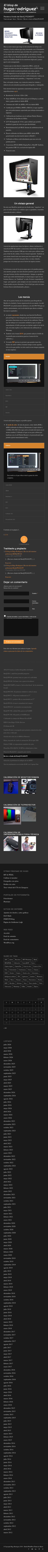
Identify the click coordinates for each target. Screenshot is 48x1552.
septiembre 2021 (10, 1204)
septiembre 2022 (10, 1165)
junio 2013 (8, 1500)
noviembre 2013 (9, 1484)
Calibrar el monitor (10, 878)
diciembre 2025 (9, 1063)
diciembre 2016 (9, 1370)
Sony (25, 983)
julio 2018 (7, 1309)
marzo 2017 (8, 1360)
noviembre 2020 (9, 1226)
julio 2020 (7, 1236)
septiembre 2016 (10, 1379)
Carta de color (27, 966)
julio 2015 (7, 1421)
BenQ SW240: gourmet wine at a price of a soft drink (20, 677)
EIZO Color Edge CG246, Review (14, 722)
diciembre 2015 (9, 1408)
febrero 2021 (8, 1216)
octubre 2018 (8, 1299)
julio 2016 (7, 1386)
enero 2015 (8, 1440)
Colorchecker (13, 970)
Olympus (18, 980)
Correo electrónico (35, 603)
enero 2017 (8, 1366)
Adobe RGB (9, 485)
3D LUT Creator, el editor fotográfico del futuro (18, 670)
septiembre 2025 (10, 1073)
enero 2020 (8, 1255)
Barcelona (18, 959)
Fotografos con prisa (11, 881)
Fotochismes (8, 898)
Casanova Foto (37, 966)
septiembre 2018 (10, 1303)
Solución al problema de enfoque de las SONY (18, 760)
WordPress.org (9, 942)
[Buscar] (35, 8)
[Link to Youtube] (32, 1549)
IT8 (19, 976)
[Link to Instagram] (42, 1549)
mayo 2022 (8, 1178)
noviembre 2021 (9, 1197)
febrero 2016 (8, 1401)
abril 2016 (7, 1395)
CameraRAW (25, 963)
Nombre (35, 593)
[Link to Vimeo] (39, 1549)
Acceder (7, 933)
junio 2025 (8, 1076)
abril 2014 (7, 1468)
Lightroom (25, 976)
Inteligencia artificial (10, 976)
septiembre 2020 (10, 1232)
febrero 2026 (8, 1057)
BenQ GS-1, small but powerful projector (16, 673)
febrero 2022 (8, 1188)
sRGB (7, 490)
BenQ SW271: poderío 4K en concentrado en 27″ (19, 699)
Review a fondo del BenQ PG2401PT (19, 16)
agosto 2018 (8, 1306)
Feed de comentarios (11, 939)
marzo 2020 (8, 1248)
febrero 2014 (8, 1475)
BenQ (35, 959)
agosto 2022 (8, 1169)
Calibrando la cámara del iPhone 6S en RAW (18, 718)
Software (19, 983)
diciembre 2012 (9, 1516)
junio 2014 (8, 1462)
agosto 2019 (8, 1268)
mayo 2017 (8, 1354)
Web (33, 609)
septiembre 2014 (10, 1452)
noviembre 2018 (9, 1296)
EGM (6, 973)
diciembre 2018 (9, 1293)
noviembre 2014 (9, 1446)
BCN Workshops (27, 959)
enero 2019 (8, 1290)
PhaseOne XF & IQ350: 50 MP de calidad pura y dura (20, 748)
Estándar (8, 445)
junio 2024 (8, 1105)
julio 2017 (7, 1347)
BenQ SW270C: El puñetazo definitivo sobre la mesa (20, 692)
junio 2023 (8, 1137)
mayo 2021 (8, 1210)
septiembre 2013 (10, 1491)
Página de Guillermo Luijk (13, 922)
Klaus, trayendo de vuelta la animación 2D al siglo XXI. (21, 740)
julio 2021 (7, 1207)
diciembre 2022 (9, 1156)
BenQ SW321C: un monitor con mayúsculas (17, 707)
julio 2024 (7, 1102)
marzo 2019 (8, 1283)
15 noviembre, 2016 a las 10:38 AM (15, 570)
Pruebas (40, 980)
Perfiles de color (9, 884)
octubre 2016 (8, 1376)
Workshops (16, 986)
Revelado (12, 983)
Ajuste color (9, 389)
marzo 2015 (8, 1433)
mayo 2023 (8, 1140)
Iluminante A (9, 496)
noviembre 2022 (9, 1159)
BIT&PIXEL (8, 963)
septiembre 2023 (10, 1130)
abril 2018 (7, 1319)
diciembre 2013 (9, 1481)
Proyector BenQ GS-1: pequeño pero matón (17, 752)
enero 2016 (8, 1405)
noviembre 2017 (9, 1334)
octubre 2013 (8, 1488)
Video (40, 983)
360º (6, 959)
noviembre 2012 (9, 1519)
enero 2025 (8, 1089)
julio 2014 (7, 1459)
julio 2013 (7, 1497)
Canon (33, 963)
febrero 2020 (8, 1252)
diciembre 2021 (9, 1194)
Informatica (35, 973)
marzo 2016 (8, 1398)
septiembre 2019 (10, 1264)
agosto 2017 (8, 1344)
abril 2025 (7, 1083)
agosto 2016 (8, 1382)
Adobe (11, 959)
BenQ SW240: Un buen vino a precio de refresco (19, 681)
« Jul (5, 1028)
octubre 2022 (8, 1162)
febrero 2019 (8, 1287)
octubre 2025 (8, 1070)
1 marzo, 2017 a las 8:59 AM (13, 556)
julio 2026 (7, 1044)
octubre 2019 (8, 1261)
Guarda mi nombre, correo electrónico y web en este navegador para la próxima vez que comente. (21, 618)
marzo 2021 (8, 1213)
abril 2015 (7, 1430)
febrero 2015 (8, 1437)
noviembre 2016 (9, 1373)
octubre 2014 (8, 1449)
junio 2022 (8, 1175)
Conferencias (22, 970)
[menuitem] (35, 8)
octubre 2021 (8, 1201)
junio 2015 (8, 1424)
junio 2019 (8, 1274)
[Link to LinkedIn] (35, 1549)
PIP (6, 407)
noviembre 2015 (9, 1411)
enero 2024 (8, 1118)
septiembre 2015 (10, 1417)
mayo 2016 (8, 1392)
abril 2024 (7, 1111)
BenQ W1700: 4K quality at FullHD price (17, 715)
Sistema (8, 412)
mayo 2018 (8, 1315)
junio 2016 (8, 1389)
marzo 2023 (8, 1146)
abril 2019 (7, 1280)
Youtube (29, 986)
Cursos (30, 970)
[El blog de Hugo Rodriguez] (20, 8)
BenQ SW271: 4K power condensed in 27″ (17, 695)
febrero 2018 (8, 1325)
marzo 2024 (8, 1114)
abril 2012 (7, 1529)
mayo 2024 (8, 1108)
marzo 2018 (8, 1322)
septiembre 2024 (10, 1095)
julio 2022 (7, 1172)
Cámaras (36, 970)
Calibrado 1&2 (9, 513)
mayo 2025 (8, 1079)
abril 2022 (7, 1181)
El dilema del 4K (9, 726)
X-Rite (23, 986)
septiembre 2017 (10, 1341)
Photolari (7, 901)
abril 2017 (7, 1357)
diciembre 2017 (9, 1331)
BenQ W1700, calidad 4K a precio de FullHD (18, 711)
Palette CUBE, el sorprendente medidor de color (19, 744)
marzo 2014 (8, 1472)
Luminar (32, 976)
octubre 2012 (8, 1523)
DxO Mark (7, 916)
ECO (7, 401)
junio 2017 (8, 1350)
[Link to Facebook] (28, 1549)
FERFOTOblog (9, 919)
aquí (15, 91)
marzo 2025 (8, 1086)
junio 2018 (8, 1312)
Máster (6, 980)
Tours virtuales (33, 983)
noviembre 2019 (9, 1258)
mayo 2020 (8, 1242)
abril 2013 (7, 1507)
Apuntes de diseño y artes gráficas (16, 912)
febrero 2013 (8, 1513)
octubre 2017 (8, 1338)
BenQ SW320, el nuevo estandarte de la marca (18, 703)
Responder (8, 563)
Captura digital (9, 966)
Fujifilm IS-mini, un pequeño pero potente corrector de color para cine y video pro (22, 731)
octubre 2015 (8, 1414)
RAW (6, 983)
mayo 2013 (8, 1504)
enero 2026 (8, 1060)
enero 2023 (8, 1153)
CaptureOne (18, 966)
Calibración (17, 963)
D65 (7, 502)
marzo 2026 (8, 1054)
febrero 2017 (8, 1363)
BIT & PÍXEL (9, 874)
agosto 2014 (8, 1456)
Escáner (12, 973)
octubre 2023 (8, 1127)
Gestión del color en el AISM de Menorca (17, 736)
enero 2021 (8, 1220)
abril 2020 (7, 1245)
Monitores (39, 976)
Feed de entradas (10, 936)
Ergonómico (8, 395)
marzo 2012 (8, 1532)
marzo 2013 (8, 1510)
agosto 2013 (8, 1494)
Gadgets (18, 973)
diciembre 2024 (9, 1092)
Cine (6, 970)
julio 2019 (7, 1271)
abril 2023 (7, 1143)
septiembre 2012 (10, 1526)
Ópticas (36, 986)
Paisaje (25, 980)
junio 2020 (8, 1239)
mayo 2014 (8, 1465)
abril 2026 (7, 1051)
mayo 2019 (8, 1277)
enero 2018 (8, 1328)
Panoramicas (32, 980)
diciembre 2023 (9, 1121)
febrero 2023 (8, 1150)
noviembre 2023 (9, 1124)
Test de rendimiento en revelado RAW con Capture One (21, 764)
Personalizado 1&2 (10, 519)
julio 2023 (7, 1134)
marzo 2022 (8, 1185)
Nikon (12, 980)
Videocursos (8, 986)
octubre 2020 (8, 1229)
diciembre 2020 (9, 1223)
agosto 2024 (8, 1099)
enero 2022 (8, 1191)
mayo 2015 (8, 1427)
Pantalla (8, 356)
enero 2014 (8, 1478)
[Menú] (41, 8)
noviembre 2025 (9, 1067)
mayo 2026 (8, 1047)
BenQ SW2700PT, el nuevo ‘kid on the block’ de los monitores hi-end (23, 686)
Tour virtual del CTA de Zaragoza (16, 887)
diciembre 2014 (9, 1443)
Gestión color (26, 973)
